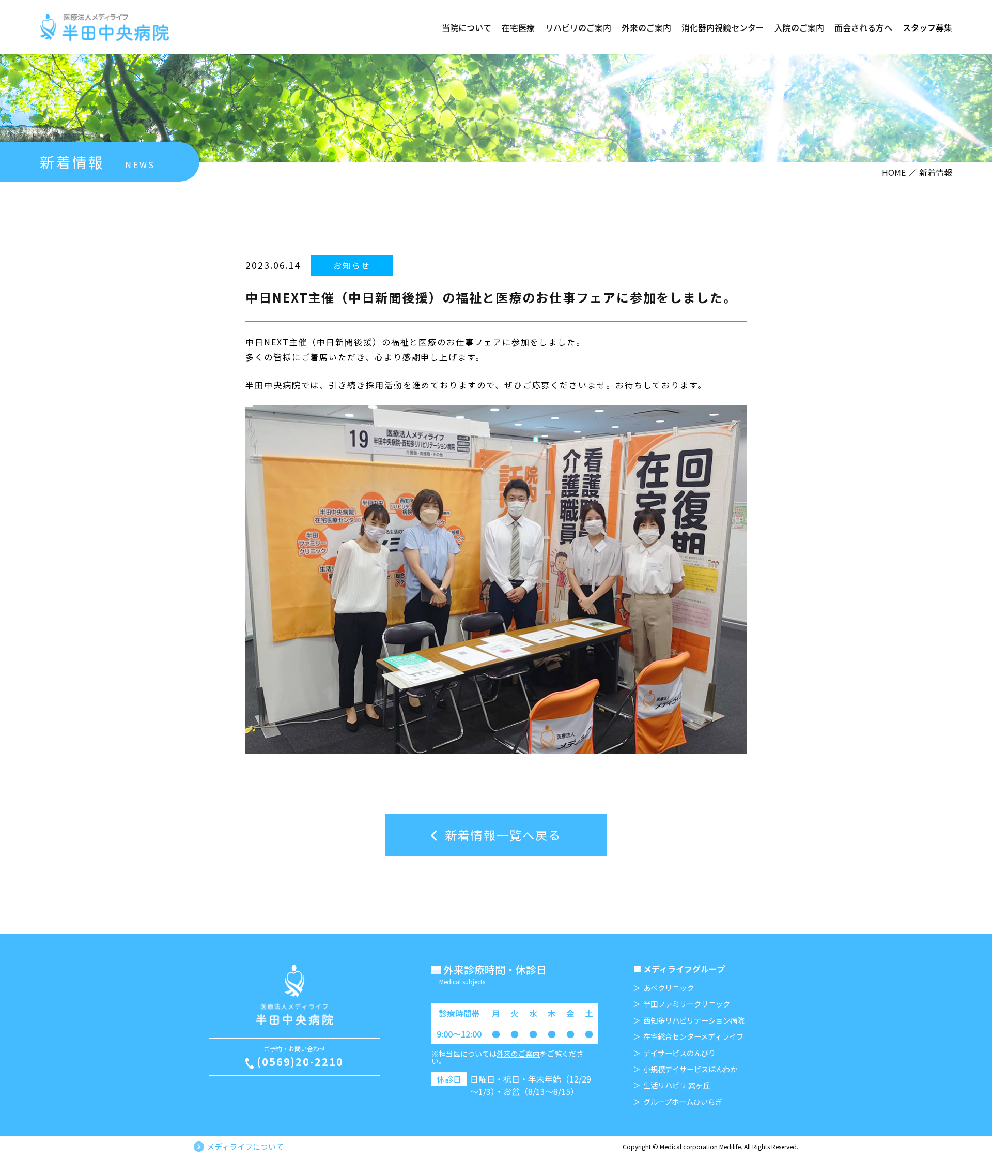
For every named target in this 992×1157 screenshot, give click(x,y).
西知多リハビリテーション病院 (694, 1020)
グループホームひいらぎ (682, 1101)
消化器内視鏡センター (722, 27)
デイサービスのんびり (679, 1053)
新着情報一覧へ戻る (503, 835)
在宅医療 (518, 27)
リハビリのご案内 (578, 27)
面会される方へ (863, 27)
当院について (466, 27)
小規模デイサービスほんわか (690, 1069)
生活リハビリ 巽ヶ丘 (676, 1085)
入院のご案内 (799, 27)
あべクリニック (668, 987)
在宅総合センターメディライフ (693, 1036)
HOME (894, 172)
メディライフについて (245, 1146)
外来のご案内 (646, 27)
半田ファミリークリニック (686, 1004)
